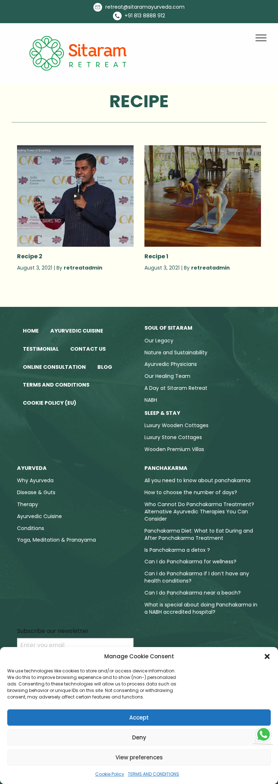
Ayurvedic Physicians (170, 364)
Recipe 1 (156, 256)
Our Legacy (158, 340)
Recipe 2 (29, 256)
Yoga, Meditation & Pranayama (56, 539)
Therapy (27, 504)
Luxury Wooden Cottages (176, 425)
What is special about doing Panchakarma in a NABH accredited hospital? (200, 608)
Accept (139, 717)
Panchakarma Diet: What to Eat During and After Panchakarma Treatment (198, 534)
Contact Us (88, 349)
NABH (150, 400)
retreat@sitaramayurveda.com (144, 7)
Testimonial (41, 349)
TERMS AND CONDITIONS (153, 774)
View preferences (139, 757)
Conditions (30, 528)
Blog (104, 367)
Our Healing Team (167, 376)
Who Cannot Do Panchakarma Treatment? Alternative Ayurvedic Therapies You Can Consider (199, 511)
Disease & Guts (36, 492)
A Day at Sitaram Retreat (175, 388)
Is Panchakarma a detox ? (177, 550)
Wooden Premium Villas (174, 449)
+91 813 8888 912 (144, 15)
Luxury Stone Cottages (173, 437)
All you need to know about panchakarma (197, 480)
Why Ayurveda (35, 480)
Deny (139, 737)
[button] (267, 656)
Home (31, 330)
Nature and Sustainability (175, 352)
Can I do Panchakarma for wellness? (190, 561)
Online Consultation (54, 367)
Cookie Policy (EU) (49, 402)
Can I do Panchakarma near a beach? (192, 592)
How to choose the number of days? (190, 492)
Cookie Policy (109, 774)
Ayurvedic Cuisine (76, 330)
